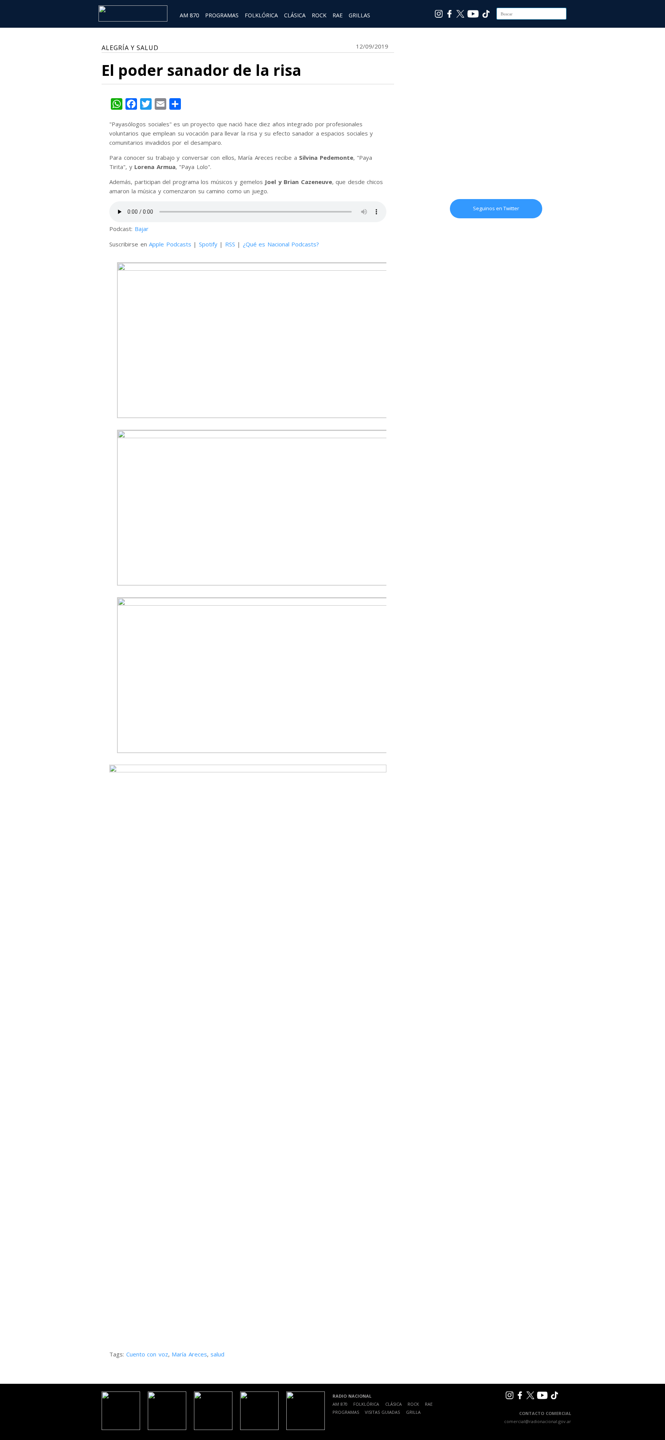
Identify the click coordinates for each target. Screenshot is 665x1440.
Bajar (142, 229)
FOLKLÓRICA (261, 15)
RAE (337, 15)
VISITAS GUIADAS (382, 1412)
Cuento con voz (147, 1354)
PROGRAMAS (222, 15)
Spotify (208, 244)
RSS (230, 244)
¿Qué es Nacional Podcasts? (281, 244)
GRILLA (413, 1412)
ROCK (319, 15)
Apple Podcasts (170, 244)
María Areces (189, 1354)
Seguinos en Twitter (496, 208)
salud (217, 1354)
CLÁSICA (295, 15)
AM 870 (189, 15)
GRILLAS (359, 15)
